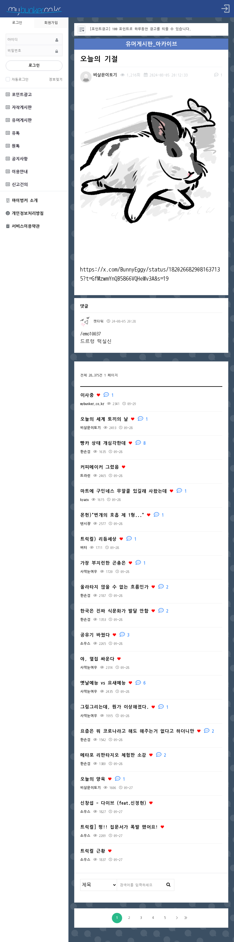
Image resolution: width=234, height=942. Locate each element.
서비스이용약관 (25, 226)
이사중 (97, 395)
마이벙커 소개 (24, 200)
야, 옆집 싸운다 (98, 659)
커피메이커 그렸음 (100, 467)
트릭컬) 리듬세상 (108, 539)
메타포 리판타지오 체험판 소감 (123, 755)
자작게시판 (21, 107)
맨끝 (186, 918)
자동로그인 (20, 79)
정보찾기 (55, 79)
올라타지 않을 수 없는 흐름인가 (124, 587)
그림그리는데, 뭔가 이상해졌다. (124, 707)
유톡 (15, 133)
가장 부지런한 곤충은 (113, 563)
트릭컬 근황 (94, 851)
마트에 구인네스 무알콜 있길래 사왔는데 (133, 491)
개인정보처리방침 (27, 213)
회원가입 (51, 22)
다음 (177, 918)
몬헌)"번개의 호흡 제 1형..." (122, 515)
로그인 (34, 65)
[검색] (168, 884)
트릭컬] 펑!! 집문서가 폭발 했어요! (120, 827)
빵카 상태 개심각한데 (113, 443)
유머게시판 (21, 120)
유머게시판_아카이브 (151, 44)
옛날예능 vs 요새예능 (113, 683)
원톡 (15, 146)
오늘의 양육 (102, 779)
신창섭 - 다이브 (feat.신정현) (114, 803)
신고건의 (19, 184)
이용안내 (19, 172)
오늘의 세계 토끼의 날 (114, 419)
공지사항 (19, 159)
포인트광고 (21, 94)
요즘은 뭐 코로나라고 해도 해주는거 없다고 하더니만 (147, 731)
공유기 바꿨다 (105, 635)
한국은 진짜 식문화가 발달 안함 (124, 611)
